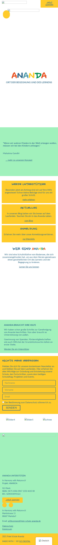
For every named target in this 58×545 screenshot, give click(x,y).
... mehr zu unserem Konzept (19, 160)
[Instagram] (11, 505)
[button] (6, 14)
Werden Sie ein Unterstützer (16, 349)
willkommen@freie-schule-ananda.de (24, 521)
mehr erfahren (29, 200)
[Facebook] (4, 505)
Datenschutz (7, 526)
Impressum (7, 529)
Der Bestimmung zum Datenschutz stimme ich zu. (28, 402)
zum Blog (29, 221)
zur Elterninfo (29, 239)
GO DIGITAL (24, 541)
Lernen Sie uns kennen (29, 267)
